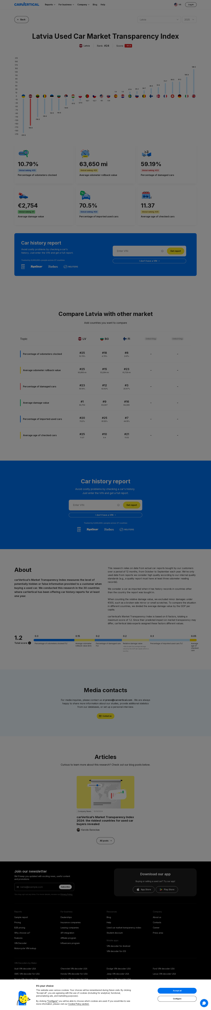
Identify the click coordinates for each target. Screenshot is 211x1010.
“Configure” (52, 1001)
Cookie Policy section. (78, 1004)
